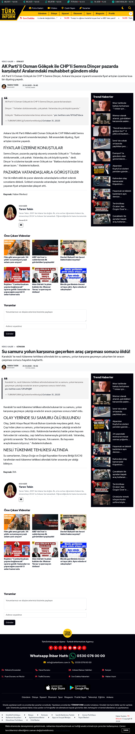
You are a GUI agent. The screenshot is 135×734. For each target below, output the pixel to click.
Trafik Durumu (44, 677)
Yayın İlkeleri (83, 718)
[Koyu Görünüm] (122, 8)
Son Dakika (28, 18)
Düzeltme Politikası (14, 720)
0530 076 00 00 (91, 656)
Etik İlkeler (35, 720)
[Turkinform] (9, 13)
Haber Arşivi (110, 677)
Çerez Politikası (89, 715)
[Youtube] (75, 648)
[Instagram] (60, 648)
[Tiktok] (79, 648)
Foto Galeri (37, 8)
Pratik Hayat (115, 14)
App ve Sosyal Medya (61, 718)
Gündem (42, 14)
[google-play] (79, 688)
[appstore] (55, 688)
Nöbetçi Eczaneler (13, 670)
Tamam (125, 730)
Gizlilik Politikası (12, 715)
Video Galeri (7, 62)
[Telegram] (70, 648)
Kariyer (108, 670)
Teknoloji (92, 697)
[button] (131, 13)
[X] (55, 648)
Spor (88, 14)
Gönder (10, 334)
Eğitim (101, 697)
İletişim (44, 715)
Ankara (109, 697)
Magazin (100, 14)
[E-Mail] (21, 225)
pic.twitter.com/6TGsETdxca (68, 115)
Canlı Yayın (69, 8)
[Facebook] (51, 648)
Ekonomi (78, 14)
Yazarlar (86, 8)
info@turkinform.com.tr (58, 662)
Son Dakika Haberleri (80, 677)
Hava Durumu (44, 670)
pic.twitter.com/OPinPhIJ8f (18, 389)
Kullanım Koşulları (13, 718)
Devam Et (22, 220)
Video (54, 8)
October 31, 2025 (51, 121)
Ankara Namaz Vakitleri (82, 670)
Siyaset (65, 14)
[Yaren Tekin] (10, 212)
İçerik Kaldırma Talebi (64, 715)
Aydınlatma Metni (36, 718)
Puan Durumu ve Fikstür (15, 677)
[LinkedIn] (65, 648)
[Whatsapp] (84, 648)
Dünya (54, 14)
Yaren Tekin (26, 209)
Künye (30, 715)
